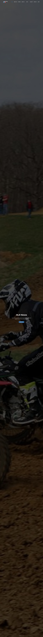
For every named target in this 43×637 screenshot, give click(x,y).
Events (19, 1)
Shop (39, 1)
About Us (15, 1)
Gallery (31, 1)
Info (27, 1)
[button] (1, 318)
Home (12, 1)
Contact (35, 1)
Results (23, 1)
